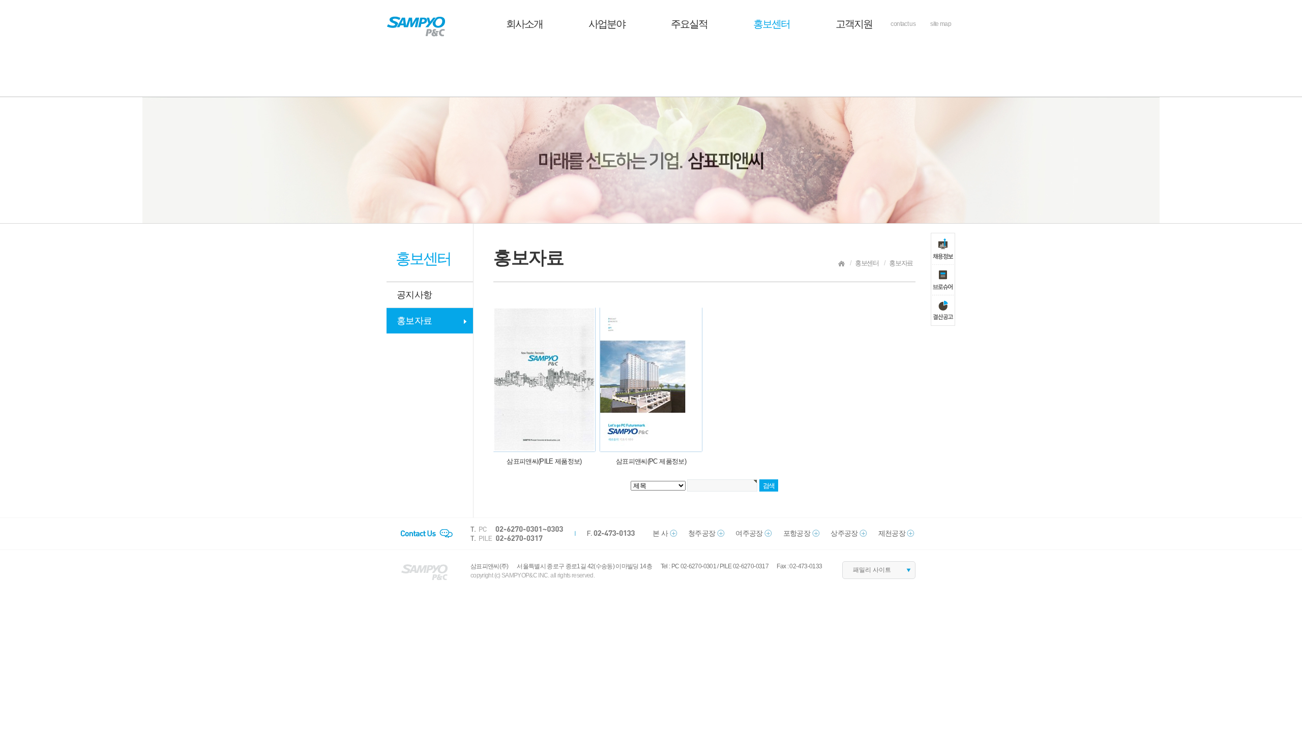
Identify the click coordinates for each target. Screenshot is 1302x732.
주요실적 (689, 23)
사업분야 (606, 23)
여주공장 (748, 533)
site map (940, 23)
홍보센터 (771, 23)
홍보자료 (414, 321)
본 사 (660, 533)
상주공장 (844, 533)
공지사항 (414, 295)
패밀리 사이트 (872, 569)
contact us (903, 23)
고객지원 (854, 23)
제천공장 (891, 533)
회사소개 (524, 23)
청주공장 (701, 533)
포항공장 (796, 533)
